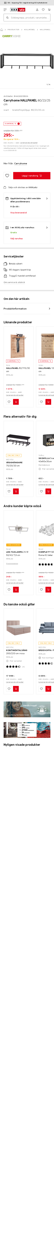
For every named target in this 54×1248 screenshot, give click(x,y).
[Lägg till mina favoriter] (7, 175)
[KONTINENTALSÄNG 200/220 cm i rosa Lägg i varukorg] (16, 689)
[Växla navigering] (5, 9)
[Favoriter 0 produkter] (43, 9)
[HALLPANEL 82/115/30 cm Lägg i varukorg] (16, 402)
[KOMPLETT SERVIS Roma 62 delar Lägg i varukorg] (48, 590)
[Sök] (7, 17)
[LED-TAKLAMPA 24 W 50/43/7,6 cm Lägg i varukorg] (16, 590)
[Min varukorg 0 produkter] (49, 9)
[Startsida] (1, 29)
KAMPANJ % (10, 124)
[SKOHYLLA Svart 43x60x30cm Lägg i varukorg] (48, 491)
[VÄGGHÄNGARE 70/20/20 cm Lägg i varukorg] (16, 491)
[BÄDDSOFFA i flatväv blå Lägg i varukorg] (48, 689)
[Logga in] (37, 9)
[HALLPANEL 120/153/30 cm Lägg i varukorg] (48, 402)
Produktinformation (15, 308)
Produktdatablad (12, 563)
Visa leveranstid (18, 212)
